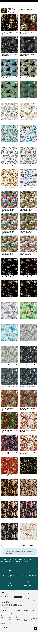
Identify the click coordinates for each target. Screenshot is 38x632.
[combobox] (32, 5)
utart (14, 12)
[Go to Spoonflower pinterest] (5, 628)
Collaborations (11, 623)
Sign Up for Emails (18, 597)
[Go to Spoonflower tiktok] (9, 628)
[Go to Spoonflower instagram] (1, 628)
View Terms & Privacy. (6, 607)
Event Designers (18, 619)
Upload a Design (26, 612)
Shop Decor (11, 617)
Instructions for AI (3, 623)
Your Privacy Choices (33, 619)
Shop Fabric (11, 619)
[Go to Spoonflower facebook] (3, 628)
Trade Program (18, 612)
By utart (2, 34)
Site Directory (3, 621)
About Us (2, 612)
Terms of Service (33, 612)
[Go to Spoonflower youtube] (7, 628)
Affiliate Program (3, 617)
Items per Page (7, 545)
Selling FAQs (26, 623)
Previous (15, 545)
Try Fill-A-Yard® (8, 553)
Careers (2, 615)
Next (24, 545)
